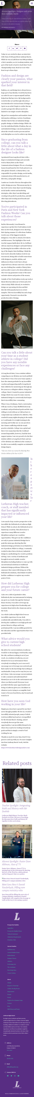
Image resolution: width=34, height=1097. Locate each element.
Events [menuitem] (9, 997)
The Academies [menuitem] (11, 967)
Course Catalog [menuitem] (11, 973)
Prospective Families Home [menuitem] (14, 931)
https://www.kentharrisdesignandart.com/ (15, 748)
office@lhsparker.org (12, 1067)
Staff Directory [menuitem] (11, 949)
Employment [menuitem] (10, 991)
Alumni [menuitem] (9, 983)
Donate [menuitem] (9, 994)
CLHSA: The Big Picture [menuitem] (13, 988)
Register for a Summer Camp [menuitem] (15, 1000)
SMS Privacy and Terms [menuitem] (13, 1009)
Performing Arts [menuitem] (11, 964)
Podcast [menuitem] (9, 1003)
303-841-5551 (10, 1058)
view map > (10, 1050)
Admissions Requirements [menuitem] (14, 937)
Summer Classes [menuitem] (11, 958)
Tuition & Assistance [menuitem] (12, 934)
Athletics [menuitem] (9, 961)
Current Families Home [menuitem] (13, 952)
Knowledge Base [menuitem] (11, 970)
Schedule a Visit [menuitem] (11, 940)
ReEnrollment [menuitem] (11, 955)
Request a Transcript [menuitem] (12, 985)
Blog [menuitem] (8, 1006)
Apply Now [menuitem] (10, 928)
